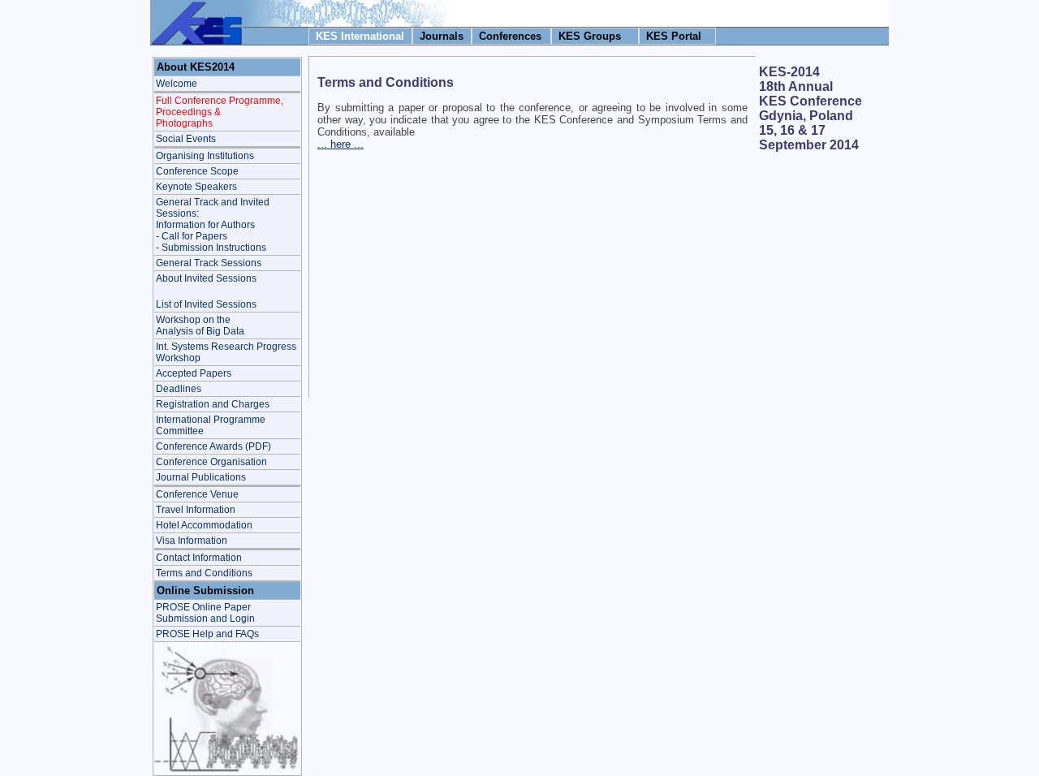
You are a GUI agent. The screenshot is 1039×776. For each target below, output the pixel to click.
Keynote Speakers (196, 186)
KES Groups (589, 36)
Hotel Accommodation (204, 525)
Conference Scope (197, 171)
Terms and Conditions (204, 573)
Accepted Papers (193, 373)
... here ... (340, 144)
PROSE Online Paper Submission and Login (205, 612)
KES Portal (673, 36)
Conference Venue (197, 494)
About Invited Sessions (206, 278)
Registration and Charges (212, 404)
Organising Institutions (205, 156)
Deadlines (178, 388)
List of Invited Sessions (206, 304)
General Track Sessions (208, 263)
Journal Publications (201, 477)
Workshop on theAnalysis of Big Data (200, 325)
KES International (360, 36)
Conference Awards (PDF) (213, 446)
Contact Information (199, 557)
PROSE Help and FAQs (207, 634)
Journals (441, 36)
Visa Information (191, 540)
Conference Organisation (211, 462)
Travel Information (195, 509)
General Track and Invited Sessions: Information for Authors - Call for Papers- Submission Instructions (212, 224)
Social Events (186, 138)
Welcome (176, 83)
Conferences (510, 36)
